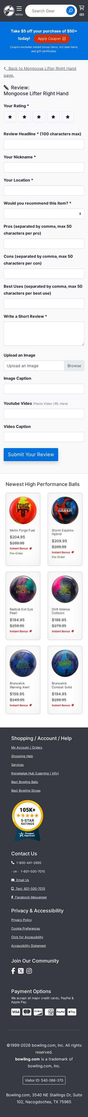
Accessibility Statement (28, 946)
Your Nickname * (20, 156)
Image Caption (17, 378)
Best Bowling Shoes (26, 790)
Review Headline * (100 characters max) (42, 133)
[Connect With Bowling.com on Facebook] (14, 972)
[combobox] (47, 11)
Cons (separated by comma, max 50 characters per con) (38, 260)
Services (17, 765)
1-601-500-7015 (33, 871)
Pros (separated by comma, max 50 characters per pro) (38, 230)
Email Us (21, 880)
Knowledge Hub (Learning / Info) (35, 773)
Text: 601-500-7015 (29, 889)
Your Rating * (18, 105)
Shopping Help (22, 756)
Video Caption (17, 426)
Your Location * (18, 180)
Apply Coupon (50, 38)
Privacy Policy (21, 920)
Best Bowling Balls (24, 782)
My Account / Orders (26, 747)
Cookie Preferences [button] (25, 928)
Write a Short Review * (25, 316)
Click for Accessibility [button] (27, 937)
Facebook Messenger (30, 897)
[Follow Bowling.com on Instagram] (30, 972)
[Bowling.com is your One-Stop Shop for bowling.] (9, 10)
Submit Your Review (31, 454)
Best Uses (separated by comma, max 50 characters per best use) (43, 290)
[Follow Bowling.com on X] (22, 972)
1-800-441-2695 (27, 863)
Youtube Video (36, 403)
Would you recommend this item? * (37, 203)
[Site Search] (70, 10)
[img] (60, 1012)
